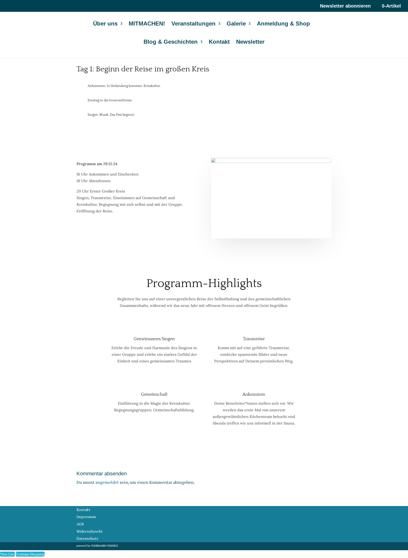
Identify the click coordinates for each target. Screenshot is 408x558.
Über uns (105, 24)
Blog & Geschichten (171, 42)
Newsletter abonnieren (345, 6)
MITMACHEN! (147, 24)
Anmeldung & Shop (283, 24)
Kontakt (219, 42)
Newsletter (250, 42)
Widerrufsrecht (89, 531)
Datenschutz (87, 538)
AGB (80, 524)
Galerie (236, 24)
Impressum (86, 516)
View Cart (7, 554)
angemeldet (107, 482)
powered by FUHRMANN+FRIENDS (97, 545)
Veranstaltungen (193, 24)
